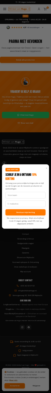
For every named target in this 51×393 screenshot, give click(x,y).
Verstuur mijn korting (25, 212)
